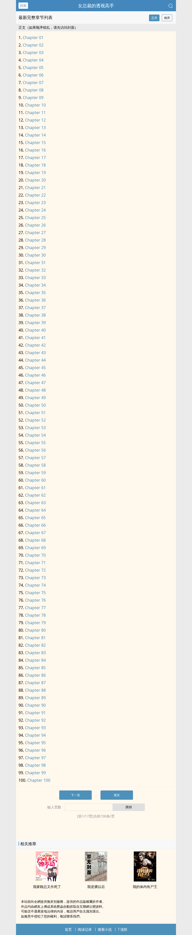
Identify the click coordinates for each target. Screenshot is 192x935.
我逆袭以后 (96, 886)
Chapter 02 (33, 45)
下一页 (75, 795)
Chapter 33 (35, 277)
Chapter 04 (33, 60)
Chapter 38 (35, 315)
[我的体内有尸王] (145, 880)
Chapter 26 (35, 225)
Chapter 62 (35, 495)
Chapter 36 (35, 300)
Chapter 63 (35, 502)
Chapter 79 (35, 622)
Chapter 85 (35, 667)
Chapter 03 (33, 52)
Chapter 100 (38, 780)
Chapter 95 (35, 742)
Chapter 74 (35, 585)
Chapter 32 (35, 270)
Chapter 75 (35, 592)
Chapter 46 (35, 375)
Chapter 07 (33, 82)
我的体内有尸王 (145, 886)
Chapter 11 (35, 112)
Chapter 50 (35, 405)
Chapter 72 (35, 570)
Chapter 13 (35, 127)
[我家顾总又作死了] (47, 880)
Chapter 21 (35, 187)
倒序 (167, 18)
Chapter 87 (35, 682)
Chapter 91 (35, 712)
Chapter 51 (35, 412)
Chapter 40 (35, 330)
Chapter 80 (35, 630)
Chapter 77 (35, 607)
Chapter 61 (35, 487)
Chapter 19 (35, 172)
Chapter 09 (33, 97)
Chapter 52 (35, 420)
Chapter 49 (35, 397)
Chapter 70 (35, 555)
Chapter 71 (35, 562)
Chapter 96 (35, 750)
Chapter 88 (35, 690)
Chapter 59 (35, 472)
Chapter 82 (35, 645)
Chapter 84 (35, 660)
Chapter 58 (35, 465)
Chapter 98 (35, 765)
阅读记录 (85, 929)
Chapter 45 (35, 367)
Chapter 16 (35, 150)
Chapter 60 (35, 480)
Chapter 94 (35, 735)
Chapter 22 (35, 195)
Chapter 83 (35, 652)
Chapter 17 (35, 157)
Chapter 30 (35, 255)
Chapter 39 (35, 322)
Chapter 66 (35, 525)
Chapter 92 (35, 720)
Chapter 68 (35, 540)
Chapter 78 (35, 615)
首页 (68, 929)
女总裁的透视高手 (96, 6)
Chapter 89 (35, 697)
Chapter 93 (35, 727)
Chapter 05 (33, 67)
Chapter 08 (33, 90)
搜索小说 (105, 929)
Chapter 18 (35, 165)
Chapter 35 (35, 292)
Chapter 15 (35, 142)
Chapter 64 (35, 510)
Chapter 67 (35, 532)
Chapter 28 (35, 240)
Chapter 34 (35, 285)
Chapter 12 (35, 120)
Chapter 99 (35, 772)
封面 (23, 5)
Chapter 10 (35, 105)
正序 (154, 18)
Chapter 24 (35, 210)
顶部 (123, 929)
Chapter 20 (35, 180)
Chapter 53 (35, 427)
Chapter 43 (35, 352)
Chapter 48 (35, 390)
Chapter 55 (35, 442)
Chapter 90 (35, 705)
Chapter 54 (35, 435)
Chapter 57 (35, 457)
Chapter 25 (35, 217)
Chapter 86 (35, 675)
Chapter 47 (35, 382)
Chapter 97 (35, 757)
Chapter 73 (35, 577)
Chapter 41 (35, 337)
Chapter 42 (35, 345)
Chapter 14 (35, 135)
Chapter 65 (35, 517)
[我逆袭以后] (96, 880)
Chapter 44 (35, 360)
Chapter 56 (35, 450)
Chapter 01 (33, 37)
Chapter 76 (35, 600)
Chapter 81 (35, 637)
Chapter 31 (35, 262)
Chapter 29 (35, 247)
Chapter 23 (35, 202)
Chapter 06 (33, 75)
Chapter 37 (35, 307)
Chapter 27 (35, 232)
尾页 (117, 795)
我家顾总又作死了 (47, 886)
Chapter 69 (35, 547)
